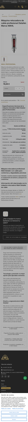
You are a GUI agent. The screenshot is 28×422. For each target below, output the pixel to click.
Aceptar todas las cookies (14, 412)
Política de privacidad (17, 408)
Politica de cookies (6, 408)
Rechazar (14, 419)
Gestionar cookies (14, 415)
